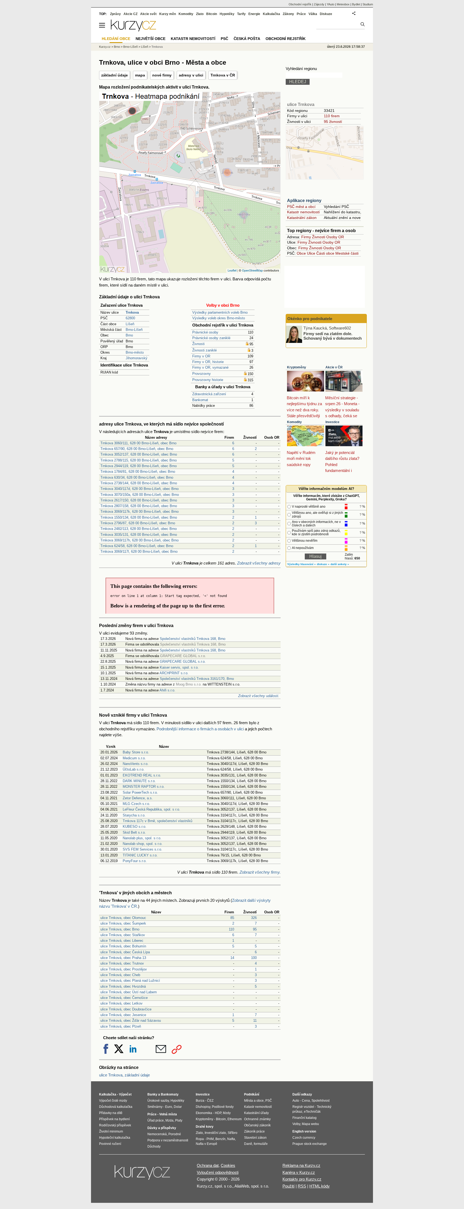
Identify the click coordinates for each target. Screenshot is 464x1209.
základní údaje (114, 75)
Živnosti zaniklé (204, 350)
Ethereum (234, 1119)
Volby (296, 1124)
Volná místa (168, 1114)
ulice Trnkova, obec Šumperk (123, 923)
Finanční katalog (304, 1118)
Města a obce (254, 1100)
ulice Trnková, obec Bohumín (123, 946)
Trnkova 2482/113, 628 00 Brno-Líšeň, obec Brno (138, 529)
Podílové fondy (223, 1107)
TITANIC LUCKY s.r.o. (140, 855)
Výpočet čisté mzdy (113, 1100)
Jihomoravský (136, 358)
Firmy (306, 237)
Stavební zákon (255, 1138)
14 (232, 958)
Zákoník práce (254, 1131)
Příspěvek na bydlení (114, 1119)
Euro (168, 1107)
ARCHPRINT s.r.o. (174, 673)
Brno (129, 335)
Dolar (178, 1107)
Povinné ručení (110, 1144)
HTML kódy (319, 1186)
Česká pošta (247, 38)
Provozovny (201, 374)
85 (232, 918)
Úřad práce (155, 1120)
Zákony (288, 14)
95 (255, 929)
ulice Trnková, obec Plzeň (120, 1026)
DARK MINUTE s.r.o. (139, 781)
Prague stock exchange (309, 1144)
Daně (248, 1144)
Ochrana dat (208, 1165)
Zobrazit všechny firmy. (260, 872)
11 (255, 1021)
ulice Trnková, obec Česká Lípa (125, 952)
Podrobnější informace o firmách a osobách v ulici (200, 729)
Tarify (241, 14)
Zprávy (115, 14)
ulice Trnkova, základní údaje (124, 1075)
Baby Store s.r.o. (136, 752)
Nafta (231, 1139)
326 (254, 918)
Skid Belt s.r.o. (134, 832)
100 (254, 958)
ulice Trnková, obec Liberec (121, 941)
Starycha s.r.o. (134, 815)
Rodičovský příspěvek (115, 1125)
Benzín (220, 1139)
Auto (295, 1100)
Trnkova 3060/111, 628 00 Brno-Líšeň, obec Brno (138, 443)
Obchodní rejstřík (300, 4)
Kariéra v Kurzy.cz (298, 1172)
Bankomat (200, 400)
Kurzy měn (167, 14)
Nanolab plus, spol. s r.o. (142, 838)
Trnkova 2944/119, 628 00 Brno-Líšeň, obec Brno (138, 466)
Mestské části (346, 253)
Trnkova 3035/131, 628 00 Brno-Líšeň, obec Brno (138, 535)
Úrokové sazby (158, 1100)
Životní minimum (111, 1131)
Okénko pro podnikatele (309, 318)
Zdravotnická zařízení (209, 394)
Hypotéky (227, 14)
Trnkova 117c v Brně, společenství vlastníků (157, 821)
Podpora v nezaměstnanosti (167, 1140)
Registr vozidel (303, 1107)
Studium (368, 4)
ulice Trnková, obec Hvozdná (123, 986)
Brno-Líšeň (134, 330)
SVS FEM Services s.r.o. (142, 849)
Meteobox (343, 4)
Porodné (174, 1134)
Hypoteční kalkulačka (114, 1138)
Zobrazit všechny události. (258, 696)
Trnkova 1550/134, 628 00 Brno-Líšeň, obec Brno (138, 517)
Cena (306, 1100)
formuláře (261, 1144)
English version (304, 1131)
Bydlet (356, 4)
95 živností (333, 121)
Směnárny (154, 1107)
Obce (301, 253)
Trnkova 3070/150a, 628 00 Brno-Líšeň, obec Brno (139, 495)
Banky (152, 1094)
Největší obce (150, 38)
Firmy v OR (201, 356)
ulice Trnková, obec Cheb (120, 975)
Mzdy (227, 1113)
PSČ (224, 38)
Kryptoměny (296, 367)
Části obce (325, 253)
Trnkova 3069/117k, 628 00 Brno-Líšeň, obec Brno (139, 512)
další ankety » (340, 564)
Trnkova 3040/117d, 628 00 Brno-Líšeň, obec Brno (139, 489)
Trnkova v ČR (223, 75)
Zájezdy (319, 4)
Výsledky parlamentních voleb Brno (220, 312)
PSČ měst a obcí (301, 206)
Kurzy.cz (105, 46)
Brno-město (135, 352)
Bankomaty (170, 1094)
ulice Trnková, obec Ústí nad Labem (128, 992)
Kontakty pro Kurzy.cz (301, 1179)
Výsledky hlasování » (301, 564)
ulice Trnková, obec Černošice (124, 998)
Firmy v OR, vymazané (210, 367)
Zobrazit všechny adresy (259, 563)
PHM (210, 1139)
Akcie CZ (130, 14)
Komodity (294, 422)
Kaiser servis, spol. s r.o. (179, 667)
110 (231, 929)
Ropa (200, 1139)
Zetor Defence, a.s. (138, 798)
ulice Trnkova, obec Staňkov (122, 935)
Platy (178, 1120)
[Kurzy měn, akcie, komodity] (143, 1174)
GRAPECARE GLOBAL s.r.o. (183, 662)
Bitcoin (211, 14)
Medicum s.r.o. (134, 758)
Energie (254, 14)
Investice (332, 422)
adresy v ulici (191, 75)
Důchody (154, 1146)
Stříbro (232, 1133)
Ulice (311, 253)
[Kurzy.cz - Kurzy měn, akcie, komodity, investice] (133, 30)
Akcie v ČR (334, 367)
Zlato (200, 14)
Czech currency (303, 1138)
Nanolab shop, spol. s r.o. (142, 844)
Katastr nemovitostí (303, 212)
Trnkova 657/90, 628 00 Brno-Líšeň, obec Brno (136, 449)
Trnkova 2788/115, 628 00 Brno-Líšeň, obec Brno (138, 460)
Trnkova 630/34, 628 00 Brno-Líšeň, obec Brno (136, 477)
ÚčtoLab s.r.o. (133, 769)
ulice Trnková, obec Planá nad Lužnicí (130, 981)
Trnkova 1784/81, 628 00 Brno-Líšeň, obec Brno (137, 472)
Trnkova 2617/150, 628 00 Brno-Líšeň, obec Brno (138, 500)
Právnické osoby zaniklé (211, 338)
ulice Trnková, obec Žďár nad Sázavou (130, 1021)
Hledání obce (116, 38)
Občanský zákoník (257, 1125)
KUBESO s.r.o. (134, 827)
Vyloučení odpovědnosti (217, 1172)
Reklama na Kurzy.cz (301, 1165)
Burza (200, 1100)
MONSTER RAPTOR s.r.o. (144, 787)
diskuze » (323, 564)
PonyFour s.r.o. (135, 861)
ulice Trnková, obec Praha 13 (123, 958)
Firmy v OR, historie (208, 362)
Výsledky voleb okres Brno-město (218, 318)
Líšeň (130, 324)
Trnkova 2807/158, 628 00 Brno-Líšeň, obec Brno (138, 506)
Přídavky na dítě (110, 1113)
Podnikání (251, 1094)
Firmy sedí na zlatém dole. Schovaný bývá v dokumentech (332, 335)
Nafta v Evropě (206, 1144)
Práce (301, 14)
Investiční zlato (215, 1133)
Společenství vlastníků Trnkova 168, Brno (192, 639)
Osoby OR (335, 237)
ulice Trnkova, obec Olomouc (123, 918)
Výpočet (125, 1094)
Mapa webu (310, 1124)
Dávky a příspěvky (161, 1128)
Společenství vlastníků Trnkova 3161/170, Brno (197, 679)
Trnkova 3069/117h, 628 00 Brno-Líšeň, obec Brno (139, 540)
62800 (130, 318)
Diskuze (326, 14)
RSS (302, 1186)
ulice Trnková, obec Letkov (121, 1003)
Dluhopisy (203, 1107)
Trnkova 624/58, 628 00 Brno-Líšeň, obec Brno (136, 546)
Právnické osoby (205, 332)
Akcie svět (148, 14)
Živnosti (198, 344)
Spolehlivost (320, 1100)
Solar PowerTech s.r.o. (140, 792)
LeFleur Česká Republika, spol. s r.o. (151, 809)
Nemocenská (157, 1134)
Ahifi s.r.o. (167, 690)
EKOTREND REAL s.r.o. (142, 775)
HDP (218, 1113)
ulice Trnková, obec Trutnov (122, 963)
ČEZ (210, 1100)
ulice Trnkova (300, 104)
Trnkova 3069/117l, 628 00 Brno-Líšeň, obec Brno (138, 551)
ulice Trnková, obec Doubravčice (125, 1009)
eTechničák (312, 1111)
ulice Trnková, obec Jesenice (123, 1015)
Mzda (169, 1120)
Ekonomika (204, 1113)
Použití (288, 1186)
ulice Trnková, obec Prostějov (123, 969)
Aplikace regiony (304, 200)
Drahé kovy (204, 1127)
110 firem (332, 116)
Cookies (228, 1165)
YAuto (330, 4)
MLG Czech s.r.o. (136, 804)
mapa (140, 75)
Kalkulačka (271, 14)
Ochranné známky (257, 1119)
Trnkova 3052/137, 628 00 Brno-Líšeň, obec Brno (138, 454)
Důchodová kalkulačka (115, 1107)
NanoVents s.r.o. (135, 764)
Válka (313, 14)
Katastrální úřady (256, 1113)
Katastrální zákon (302, 217)
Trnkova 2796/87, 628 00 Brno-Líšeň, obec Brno (137, 523)
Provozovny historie (207, 380)
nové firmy (162, 75)
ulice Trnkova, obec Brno (119, 929)
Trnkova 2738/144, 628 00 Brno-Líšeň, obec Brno (138, 483)
